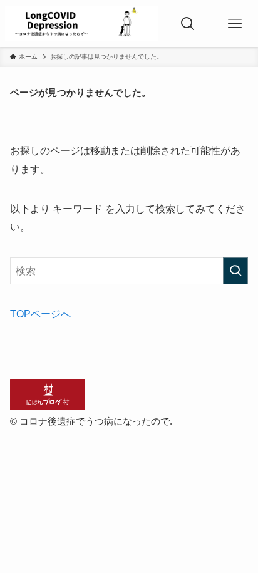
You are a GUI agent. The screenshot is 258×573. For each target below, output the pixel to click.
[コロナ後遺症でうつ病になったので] (81, 23)
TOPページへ (40, 313)
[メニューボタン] (234, 23)
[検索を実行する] (235, 270)
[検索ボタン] (187, 23)
